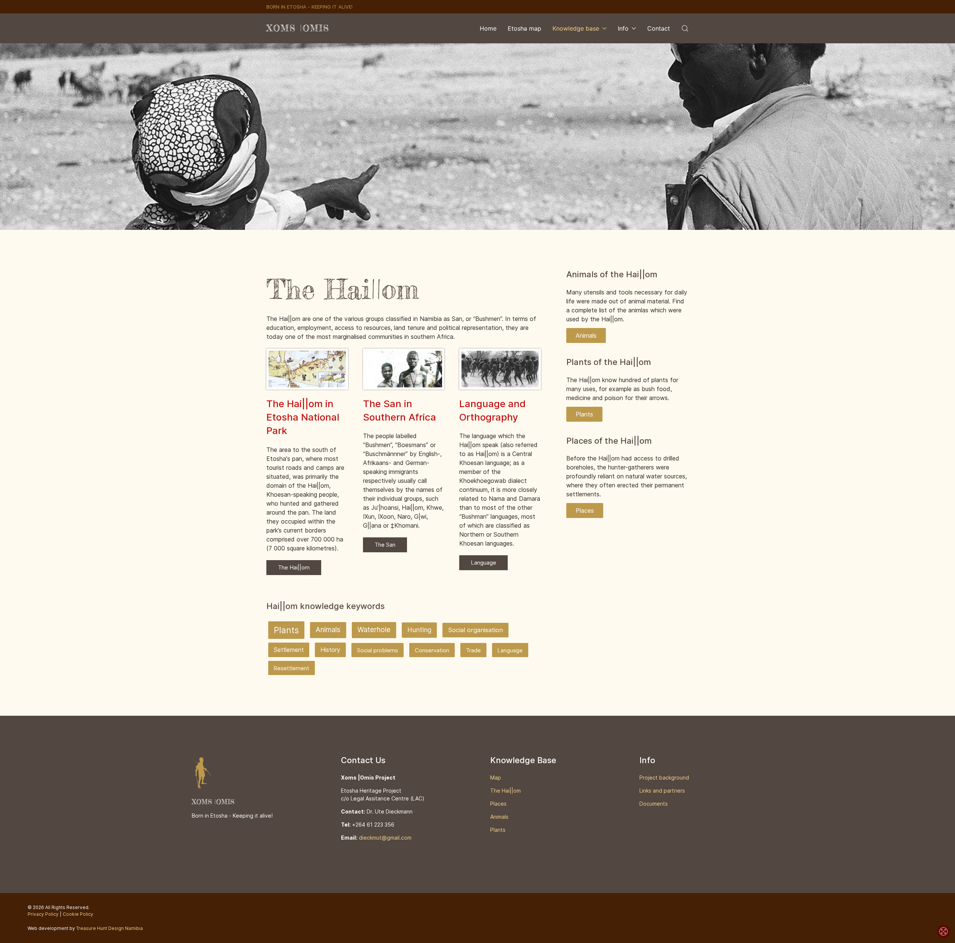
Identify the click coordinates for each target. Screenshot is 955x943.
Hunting (419, 630)
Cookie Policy (78, 914)
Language (483, 562)
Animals (328, 629)
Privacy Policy (43, 914)
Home (488, 28)
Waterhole (374, 629)
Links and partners (662, 790)
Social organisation (475, 630)
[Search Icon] (685, 28)
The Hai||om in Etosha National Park (302, 417)
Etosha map (524, 28)
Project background (664, 777)
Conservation (432, 650)
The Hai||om (294, 567)
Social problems (377, 650)
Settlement (289, 649)
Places (585, 510)
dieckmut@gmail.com (385, 837)
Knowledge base (575, 28)
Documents (653, 803)
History (330, 649)
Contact (658, 28)
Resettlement (291, 668)
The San (385, 544)
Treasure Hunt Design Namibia (109, 928)
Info (623, 28)
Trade (473, 650)
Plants (286, 630)
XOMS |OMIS (297, 28)
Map (495, 777)
